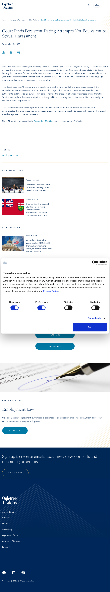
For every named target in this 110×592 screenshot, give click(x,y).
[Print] (11, 52)
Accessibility (7, 529)
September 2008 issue (44, 121)
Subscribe (6, 517)
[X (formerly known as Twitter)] (4, 572)
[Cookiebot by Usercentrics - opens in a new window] (94, 262)
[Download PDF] (3, 52)
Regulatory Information (11, 535)
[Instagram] (23, 572)
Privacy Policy (50, 291)
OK (89, 327)
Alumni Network (8, 511)
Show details (94, 318)
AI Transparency (8, 552)
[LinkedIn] (13, 572)
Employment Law (10, 155)
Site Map (5, 523)
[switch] (41, 307)
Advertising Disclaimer (11, 541)
